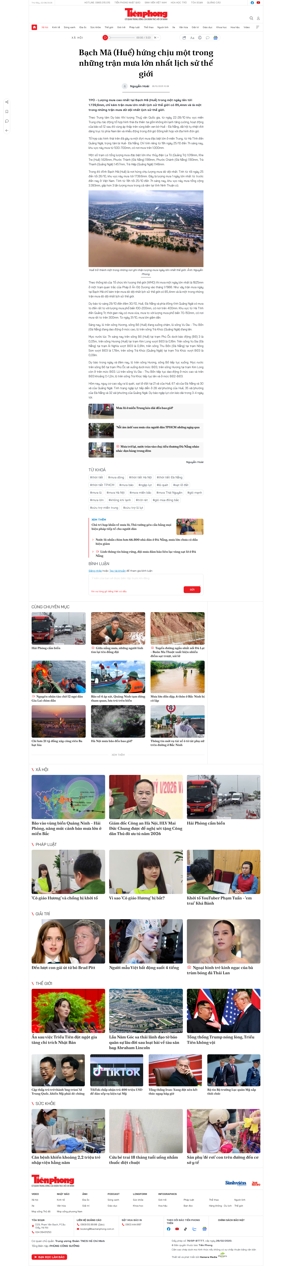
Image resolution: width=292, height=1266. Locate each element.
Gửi (192, 589)
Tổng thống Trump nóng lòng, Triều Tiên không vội (220, 1039)
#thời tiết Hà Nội (140, 477)
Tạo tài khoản (117, 570)
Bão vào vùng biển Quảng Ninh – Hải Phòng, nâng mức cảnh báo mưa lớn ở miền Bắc (66, 828)
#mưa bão (126, 485)
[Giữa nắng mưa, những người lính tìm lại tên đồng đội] (118, 628)
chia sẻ (184, 37)
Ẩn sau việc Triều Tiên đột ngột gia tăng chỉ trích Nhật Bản (64, 1039)
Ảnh (84, 1194)
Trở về (7, 130)
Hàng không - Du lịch (220, 1205)
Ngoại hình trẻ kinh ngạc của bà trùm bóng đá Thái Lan (220, 970)
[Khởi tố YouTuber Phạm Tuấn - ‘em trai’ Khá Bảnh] (223, 872)
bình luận (207, 37)
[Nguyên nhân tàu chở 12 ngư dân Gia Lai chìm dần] (59, 677)
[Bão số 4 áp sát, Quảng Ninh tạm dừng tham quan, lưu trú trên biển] (118, 677)
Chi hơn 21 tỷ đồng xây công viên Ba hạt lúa (57, 743)
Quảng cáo (214, 2)
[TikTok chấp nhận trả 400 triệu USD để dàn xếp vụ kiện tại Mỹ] (116, 1070)
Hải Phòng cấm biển (46, 648)
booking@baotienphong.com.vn (97, 1228)
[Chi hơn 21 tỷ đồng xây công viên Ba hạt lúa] (59, 721)
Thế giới (109, 27)
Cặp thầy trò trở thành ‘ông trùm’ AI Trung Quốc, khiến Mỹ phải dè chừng (58, 1091)
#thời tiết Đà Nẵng (169, 477)
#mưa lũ (96, 492)
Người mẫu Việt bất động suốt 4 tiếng (144, 967)
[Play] (105, 37)
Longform (140, 1194)
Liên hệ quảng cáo (89, 1220)
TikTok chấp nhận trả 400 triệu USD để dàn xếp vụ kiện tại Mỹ (116, 1091)
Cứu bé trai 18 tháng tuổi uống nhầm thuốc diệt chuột (143, 1160)
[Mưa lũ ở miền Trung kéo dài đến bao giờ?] (101, 411)
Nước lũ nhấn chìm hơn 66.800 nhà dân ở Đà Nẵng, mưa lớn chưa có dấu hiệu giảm (147, 541)
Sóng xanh (69, 27)
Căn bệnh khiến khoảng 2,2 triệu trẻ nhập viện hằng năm (66, 1160)
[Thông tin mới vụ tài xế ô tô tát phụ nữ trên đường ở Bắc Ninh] (178, 721)
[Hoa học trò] (256, 1184)
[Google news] (206, 1229)
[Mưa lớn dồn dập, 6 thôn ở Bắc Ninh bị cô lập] (178, 677)
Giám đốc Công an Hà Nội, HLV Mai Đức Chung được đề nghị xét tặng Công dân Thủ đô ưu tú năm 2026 (145, 828)
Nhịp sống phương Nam (69, 1211)
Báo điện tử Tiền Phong (146, 14)
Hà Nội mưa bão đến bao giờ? (111, 741)
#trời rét (142, 500)
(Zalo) (101, 1224)
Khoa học (221, 27)
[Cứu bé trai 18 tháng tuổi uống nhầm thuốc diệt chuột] (146, 1131)
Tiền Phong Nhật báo (127, 2)
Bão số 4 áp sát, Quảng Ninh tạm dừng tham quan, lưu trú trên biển (118, 698)
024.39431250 (43, 1232)
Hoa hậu (235, 27)
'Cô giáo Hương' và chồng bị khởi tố (65, 898)
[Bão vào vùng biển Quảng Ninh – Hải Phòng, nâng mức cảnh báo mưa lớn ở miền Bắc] (68, 797)
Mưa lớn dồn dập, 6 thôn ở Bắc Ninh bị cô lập (178, 698)
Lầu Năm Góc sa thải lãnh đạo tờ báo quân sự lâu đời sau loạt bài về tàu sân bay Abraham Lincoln (144, 1042)
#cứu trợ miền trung (104, 508)
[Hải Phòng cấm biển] (59, 628)
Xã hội (45, 27)
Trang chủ (34, 27)
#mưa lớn (97, 500)
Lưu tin (7, 111)
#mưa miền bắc (140, 492)
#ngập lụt (145, 485)
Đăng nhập (95, 570)
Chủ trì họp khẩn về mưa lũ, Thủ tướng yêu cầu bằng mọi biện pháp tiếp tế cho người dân (131, 527)
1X (155, 37)
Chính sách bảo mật (231, 1220)
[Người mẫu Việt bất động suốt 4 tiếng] (146, 941)
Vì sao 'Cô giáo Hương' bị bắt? (137, 898)
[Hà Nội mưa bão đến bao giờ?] (118, 721)
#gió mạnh (194, 492)
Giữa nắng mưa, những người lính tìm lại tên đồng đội (117, 650)
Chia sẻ (7, 102)
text (192, 37)
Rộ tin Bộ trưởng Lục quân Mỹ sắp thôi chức (231, 1091)
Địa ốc (83, 27)
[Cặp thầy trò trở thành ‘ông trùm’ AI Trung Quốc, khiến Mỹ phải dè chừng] (58, 1070)
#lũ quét (162, 485)
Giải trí (195, 27)
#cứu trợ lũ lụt (133, 508)
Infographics (167, 1194)
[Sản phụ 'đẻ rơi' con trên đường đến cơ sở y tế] (223, 1131)
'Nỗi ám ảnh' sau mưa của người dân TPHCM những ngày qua (158, 427)
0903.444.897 (133, 1224)
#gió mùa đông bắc (166, 500)
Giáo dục (207, 27)
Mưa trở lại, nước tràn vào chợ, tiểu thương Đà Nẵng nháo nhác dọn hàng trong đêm (157, 449)
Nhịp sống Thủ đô (41, 1211)
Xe (173, 27)
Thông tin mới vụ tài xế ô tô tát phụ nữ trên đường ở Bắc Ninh (177, 743)
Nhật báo (63, 1194)
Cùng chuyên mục (50, 606)
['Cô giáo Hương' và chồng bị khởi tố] (68, 872)
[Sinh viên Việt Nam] (235, 1184)
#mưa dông (116, 477)
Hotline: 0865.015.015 (97, 2)
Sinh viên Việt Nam (156, 2)
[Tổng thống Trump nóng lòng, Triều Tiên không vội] (223, 1011)
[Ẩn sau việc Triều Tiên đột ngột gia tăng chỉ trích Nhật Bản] (68, 1011)
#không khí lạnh (120, 500)
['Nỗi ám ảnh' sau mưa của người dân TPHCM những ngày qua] (101, 430)
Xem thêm (257, 27)
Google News (215, 37)
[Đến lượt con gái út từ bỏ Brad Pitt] (68, 941)
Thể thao (149, 27)
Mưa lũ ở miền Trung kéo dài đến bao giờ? (144, 408)
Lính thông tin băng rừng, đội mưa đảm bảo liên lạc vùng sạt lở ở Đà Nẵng (146, 553)
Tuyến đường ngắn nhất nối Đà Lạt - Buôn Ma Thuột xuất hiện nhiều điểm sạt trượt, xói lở (178, 652)
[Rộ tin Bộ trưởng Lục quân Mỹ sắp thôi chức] (234, 1070)
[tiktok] (187, 1229)
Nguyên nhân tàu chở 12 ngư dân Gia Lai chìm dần (57, 698)
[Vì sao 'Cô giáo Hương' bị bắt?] (146, 872)
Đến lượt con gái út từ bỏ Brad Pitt (63, 967)
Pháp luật (134, 27)
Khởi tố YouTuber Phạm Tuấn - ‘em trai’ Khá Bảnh (219, 900)
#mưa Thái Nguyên (169, 492)
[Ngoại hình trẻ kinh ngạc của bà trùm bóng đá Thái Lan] (223, 941)
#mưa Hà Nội (116, 492)
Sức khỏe (95, 27)
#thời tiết (96, 477)
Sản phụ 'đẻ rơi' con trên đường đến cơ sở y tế (222, 1160)
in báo (200, 37)
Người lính (162, 27)
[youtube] (258, 2)
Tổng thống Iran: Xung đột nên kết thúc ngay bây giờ (173, 1091)
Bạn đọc (188, 1205)
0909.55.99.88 (88, 1224)
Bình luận (7, 121)
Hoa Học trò (179, 2)
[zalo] (196, 1229)
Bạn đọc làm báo (51, 1257)
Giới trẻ (121, 27)
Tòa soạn (197, 2)
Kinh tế (56, 27)
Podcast (114, 1194)
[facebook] (252, 2)
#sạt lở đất (180, 485)
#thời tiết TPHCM (102, 485)
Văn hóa (183, 27)
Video (247, 27)
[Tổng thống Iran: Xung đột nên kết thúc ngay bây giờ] (175, 1070)
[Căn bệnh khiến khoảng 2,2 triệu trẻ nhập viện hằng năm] (68, 1131)
